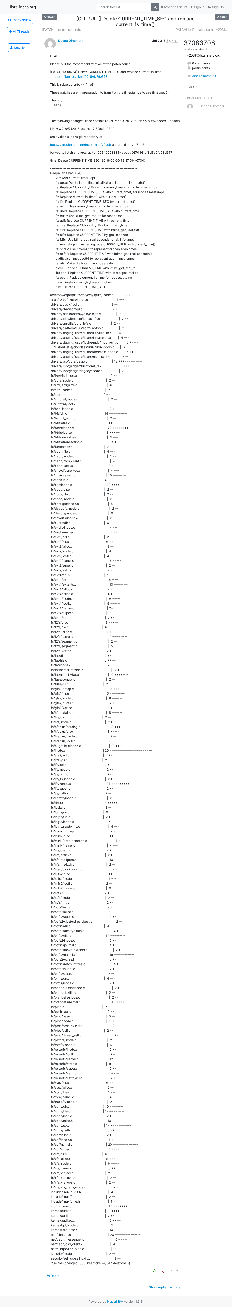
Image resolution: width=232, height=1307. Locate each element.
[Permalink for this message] (177, 1271)
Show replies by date (164, 1287)
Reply (54, 1276)
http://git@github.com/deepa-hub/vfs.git (80, 144)
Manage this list (175, 7)
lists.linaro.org (23, 7)
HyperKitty (115, 1301)
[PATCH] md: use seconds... (62, 29)
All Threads (20, 31)
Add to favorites (204, 76)
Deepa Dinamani (70, 40)
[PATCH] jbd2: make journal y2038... (202, 29)
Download (21, 47)
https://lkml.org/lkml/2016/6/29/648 (80, 76)
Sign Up (217, 7)
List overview (21, 20)
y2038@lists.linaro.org (203, 55)
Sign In (198, 7)
